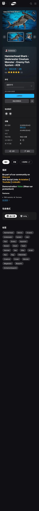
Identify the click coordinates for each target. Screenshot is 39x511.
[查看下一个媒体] (34, 36)
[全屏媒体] (34, 13)
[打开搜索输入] (31, 3)
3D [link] (6, 69)
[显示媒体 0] (16, 36)
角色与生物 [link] (12, 69)
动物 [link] (20, 69)
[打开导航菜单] (35, 3)
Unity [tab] (25, 216)
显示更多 (5, 200)
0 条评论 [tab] (24, 162)
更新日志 (23, 127)
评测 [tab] (14, 162)
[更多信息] (23, 140)
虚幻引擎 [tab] (12, 216)
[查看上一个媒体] (4, 36)
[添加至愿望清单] (32, 101)
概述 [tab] (5, 162)
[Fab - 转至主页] (13, 3)
